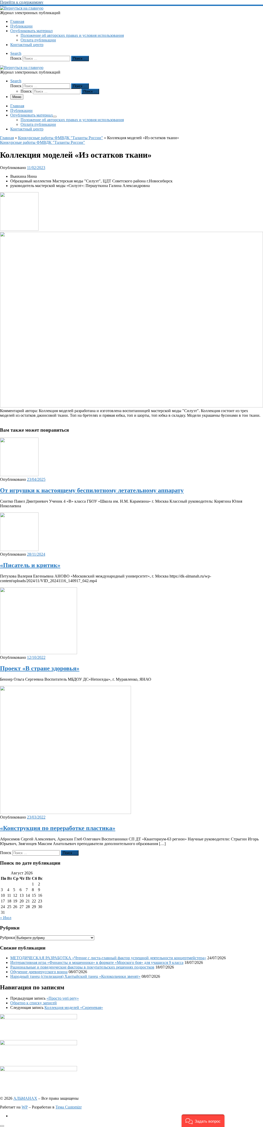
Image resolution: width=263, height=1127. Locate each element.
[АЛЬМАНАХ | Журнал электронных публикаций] (21, 8)
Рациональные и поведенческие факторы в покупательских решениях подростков (82, 967)
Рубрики (7, 937)
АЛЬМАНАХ (25, 1098)
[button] (203, 1120)
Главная (7, 138)
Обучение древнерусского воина (39, 972)
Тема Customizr (68, 1107)
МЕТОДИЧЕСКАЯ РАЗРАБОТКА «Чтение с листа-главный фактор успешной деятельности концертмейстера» (108, 958)
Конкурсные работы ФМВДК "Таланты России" (60, 138)
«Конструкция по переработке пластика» (57, 828)
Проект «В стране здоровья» (39, 668)
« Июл (5, 918)
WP (25, 1107)
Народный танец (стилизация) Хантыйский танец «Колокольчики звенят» (75, 976)
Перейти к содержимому (21, 2)
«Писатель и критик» (30, 565)
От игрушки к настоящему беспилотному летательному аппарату (92, 490)
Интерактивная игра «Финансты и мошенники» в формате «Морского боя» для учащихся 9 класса (96, 962)
